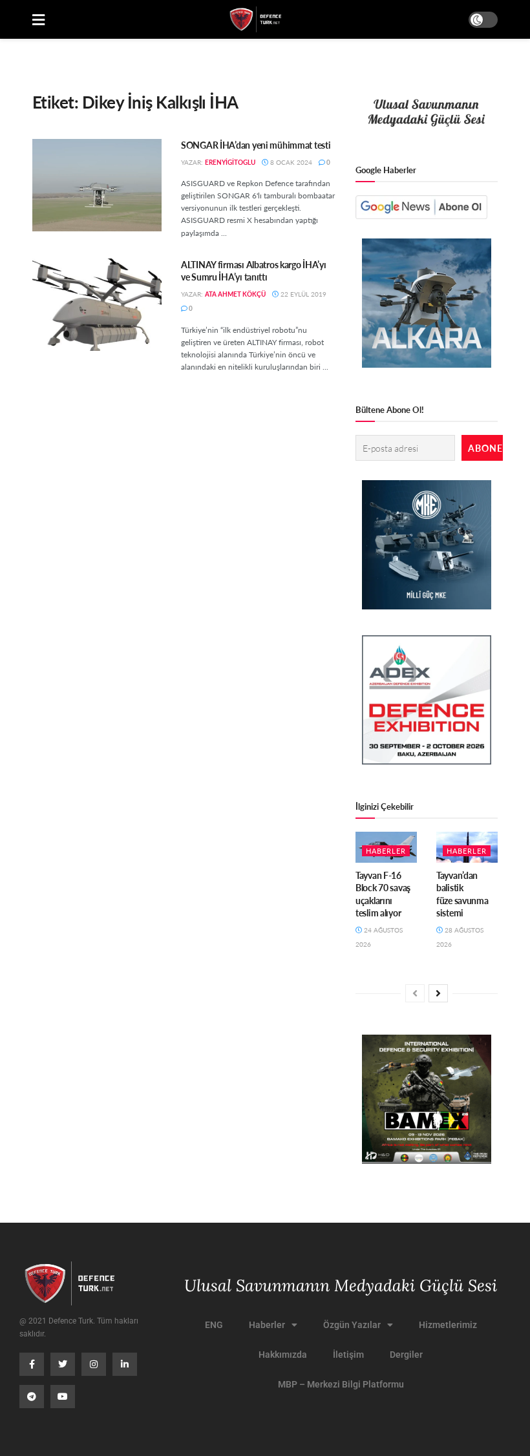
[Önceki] (415, 993)
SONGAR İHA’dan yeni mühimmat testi (255, 144)
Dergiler (406, 1354)
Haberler (386, 851)
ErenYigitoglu (230, 162)
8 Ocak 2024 (290, 162)
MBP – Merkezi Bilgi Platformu (341, 1384)
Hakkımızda (283, 1354)
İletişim (348, 1354)
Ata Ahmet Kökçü (235, 294)
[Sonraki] (438, 993)
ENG (214, 1325)
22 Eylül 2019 (302, 294)
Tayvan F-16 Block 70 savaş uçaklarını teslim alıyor (382, 894)
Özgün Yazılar (352, 1325)
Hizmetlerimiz (448, 1325)
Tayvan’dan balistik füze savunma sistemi (462, 894)
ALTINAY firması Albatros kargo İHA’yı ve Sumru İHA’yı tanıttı (253, 271)
